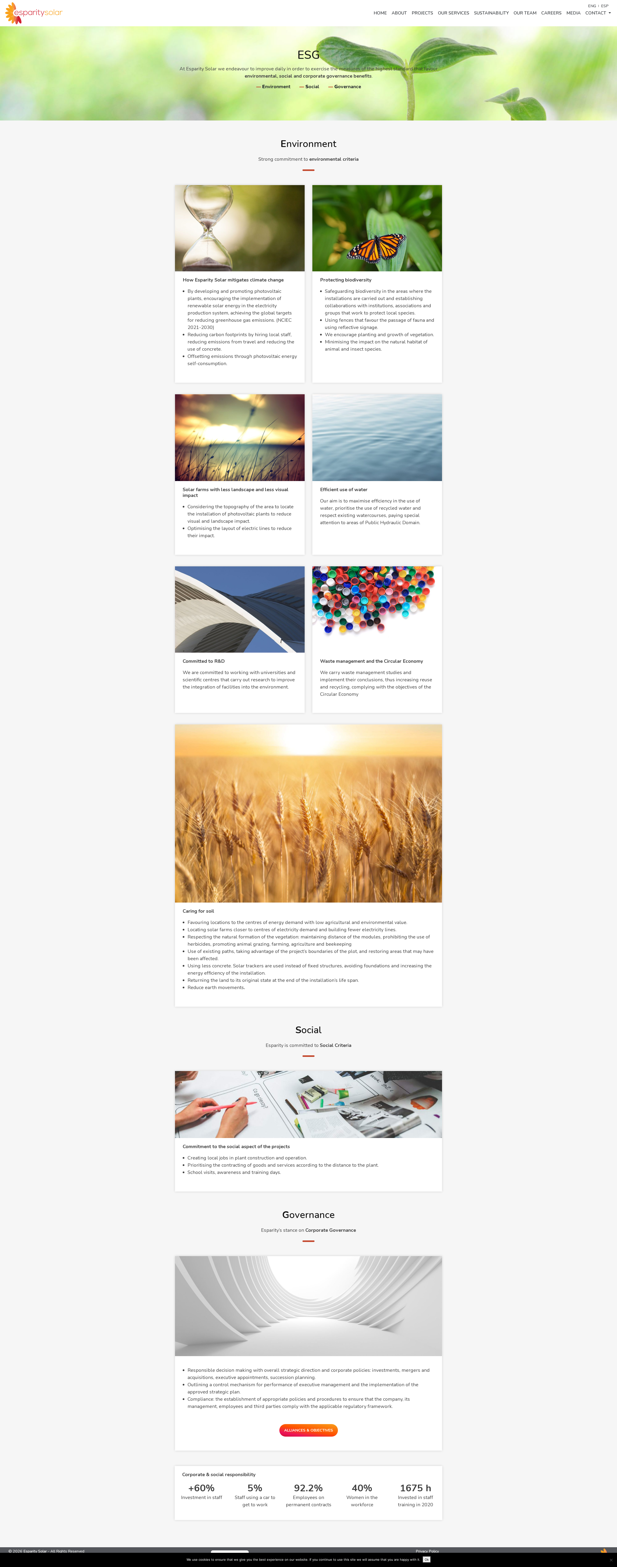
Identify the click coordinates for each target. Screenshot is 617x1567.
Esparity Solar (35, 1551)
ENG (592, 6)
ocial (312, 86)
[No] (611, 1560)
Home (380, 13)
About (399, 13)
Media (573, 13)
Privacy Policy (427, 1551)
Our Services (453, 13)
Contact (596, 13)
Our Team (525, 13)
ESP (605, 6)
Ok (427, 1559)
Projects (422, 13)
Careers (551, 13)
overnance (347, 86)
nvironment (276, 86)
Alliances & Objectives (308, 1430)
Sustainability (491, 13)
